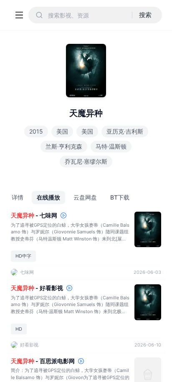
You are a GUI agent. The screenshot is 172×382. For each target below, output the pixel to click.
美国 (62, 131)
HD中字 (23, 256)
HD (18, 329)
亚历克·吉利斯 (124, 131)
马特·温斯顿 (111, 146)
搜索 (145, 15)
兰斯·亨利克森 (64, 146)
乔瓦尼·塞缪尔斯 (86, 161)
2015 (36, 131)
